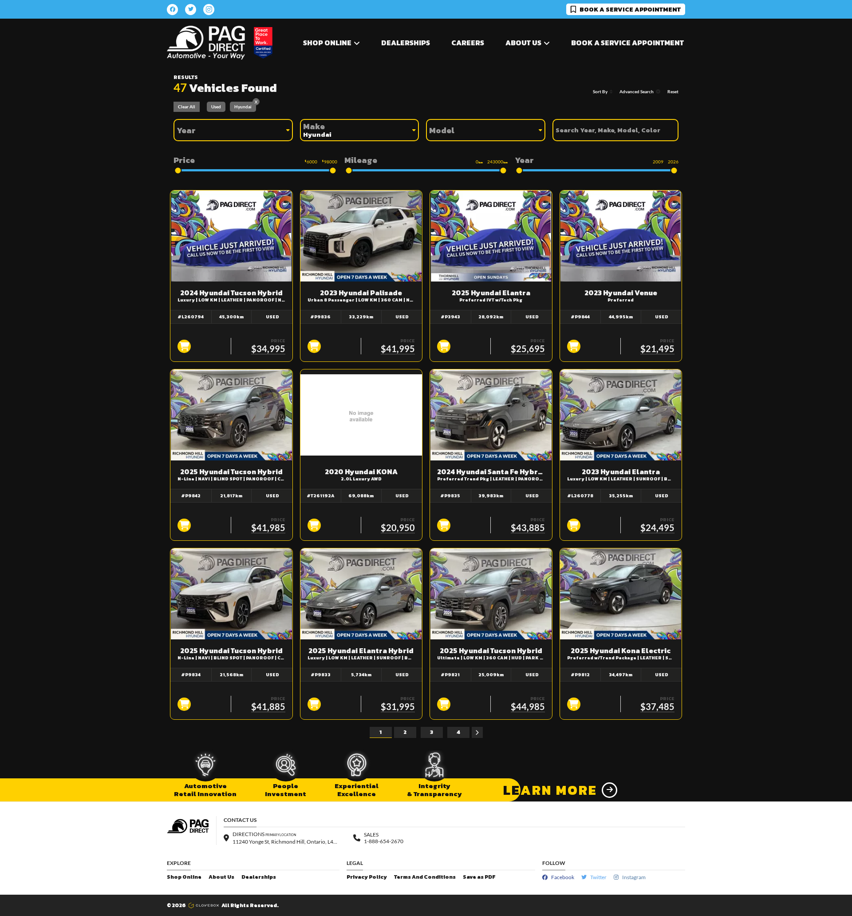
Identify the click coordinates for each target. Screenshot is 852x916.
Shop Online (184, 877)
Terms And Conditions (425, 877)
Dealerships (405, 42)
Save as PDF (479, 877)
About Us (221, 877)
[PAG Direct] (206, 43)
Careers (467, 42)
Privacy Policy (367, 877)
